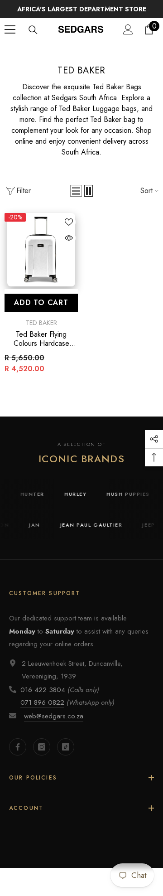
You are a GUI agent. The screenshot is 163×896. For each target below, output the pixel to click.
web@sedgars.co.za (53, 716)
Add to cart (41, 302)
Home (65, 50)
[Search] (33, 29)
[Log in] (128, 29)
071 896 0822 (42, 702)
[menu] (10, 29)
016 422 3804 (42, 690)
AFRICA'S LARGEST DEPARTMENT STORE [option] (81, 9)
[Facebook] (17, 747)
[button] (76, 191)
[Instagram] (41, 747)
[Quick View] (69, 238)
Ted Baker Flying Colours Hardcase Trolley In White (41, 339)
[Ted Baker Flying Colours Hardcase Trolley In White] (41, 249)
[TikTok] (65, 747)
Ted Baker (97, 50)
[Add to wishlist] (69, 222)
